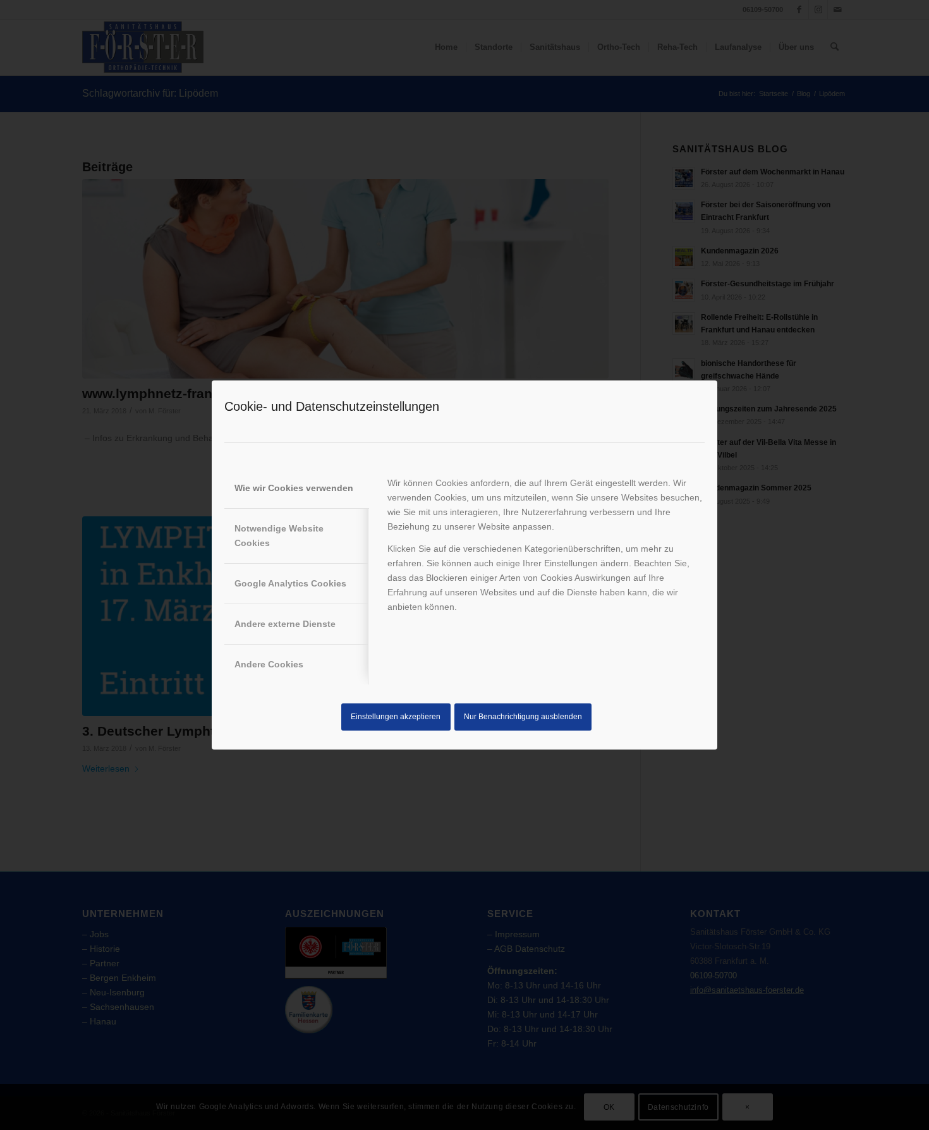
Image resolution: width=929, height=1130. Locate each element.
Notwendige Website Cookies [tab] (279, 535)
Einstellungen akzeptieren (395, 716)
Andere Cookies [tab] (268, 664)
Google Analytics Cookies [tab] (290, 583)
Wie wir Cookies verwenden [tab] (293, 488)
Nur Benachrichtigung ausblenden (523, 716)
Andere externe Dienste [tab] (285, 624)
